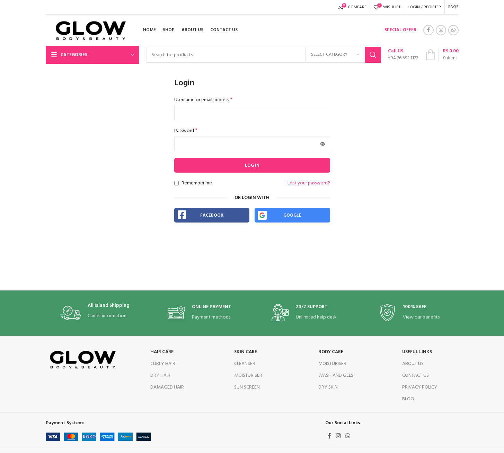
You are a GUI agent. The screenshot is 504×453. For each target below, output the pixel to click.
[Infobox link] (403, 54)
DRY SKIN (328, 387)
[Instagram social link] (441, 30)
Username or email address (203, 100)
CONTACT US (415, 376)
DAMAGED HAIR (167, 387)
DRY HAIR (160, 376)
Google (292, 215)
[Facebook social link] (428, 30)
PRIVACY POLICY (419, 387)
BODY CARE (330, 352)
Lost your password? (309, 183)
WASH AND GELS (335, 376)
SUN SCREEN (247, 387)
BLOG (408, 399)
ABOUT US (413, 364)
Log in (252, 165)
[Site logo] (88, 30)
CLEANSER (244, 364)
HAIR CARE (162, 352)
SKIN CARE (245, 352)
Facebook (211, 215)
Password (185, 131)
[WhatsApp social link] (453, 30)
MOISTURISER (248, 376)
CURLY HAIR (162, 364)
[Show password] (323, 144)
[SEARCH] (373, 55)
